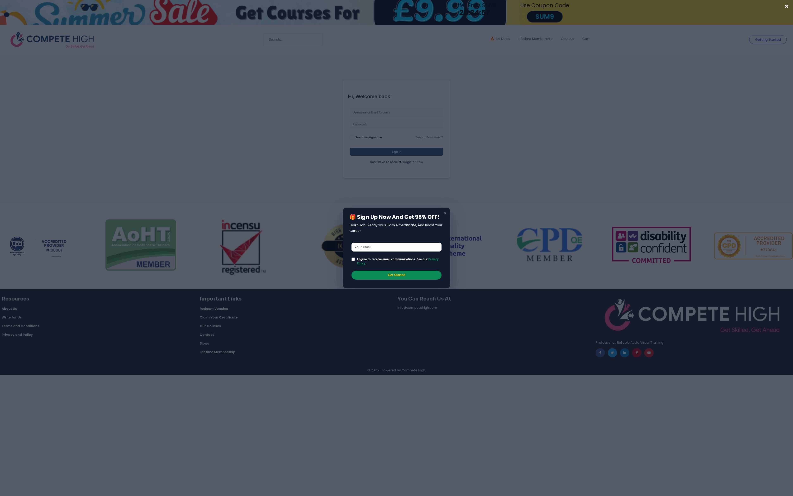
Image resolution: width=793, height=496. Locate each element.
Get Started (396, 275)
